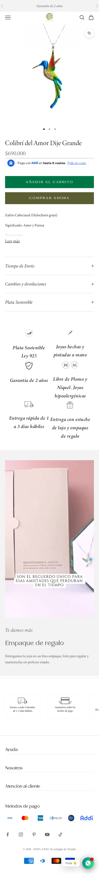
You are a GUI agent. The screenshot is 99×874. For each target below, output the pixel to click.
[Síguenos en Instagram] (20, 834)
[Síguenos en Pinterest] (34, 834)
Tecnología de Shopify (63, 849)
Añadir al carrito (49, 182)
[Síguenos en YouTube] (47, 834)
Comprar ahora (49, 198)
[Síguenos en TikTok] (60, 834)
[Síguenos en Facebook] (7, 834)
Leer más (12, 241)
